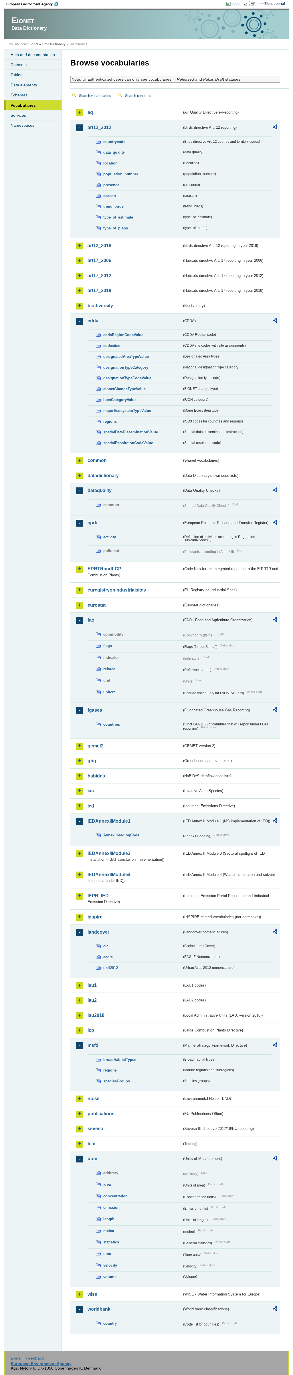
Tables (16, 74)
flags (107, 646)
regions (110, 421)
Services (18, 115)
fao (91, 620)
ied (91, 805)
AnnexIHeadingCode (121, 835)
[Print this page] (246, 4)
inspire (95, 916)
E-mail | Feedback (27, 1358)
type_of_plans (115, 228)
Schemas (19, 95)
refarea (109, 669)
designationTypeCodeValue (127, 378)
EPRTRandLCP (104, 568)
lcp (91, 1030)
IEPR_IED (98, 895)
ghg (92, 760)
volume (109, 1277)
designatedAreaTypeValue (126, 356)
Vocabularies (23, 105)
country (110, 1323)
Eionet (33, 44)
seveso (95, 1128)
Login (235, 3)
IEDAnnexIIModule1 (109, 821)
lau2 (92, 1000)
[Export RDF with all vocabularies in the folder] (275, 127)
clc (105, 946)
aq (90, 112)
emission (111, 1207)
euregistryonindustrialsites (117, 590)
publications (101, 1113)
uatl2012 (110, 968)
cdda (93, 320)
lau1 (92, 985)
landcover (98, 932)
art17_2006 (99, 260)
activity (109, 537)
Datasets (19, 64)
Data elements (24, 85)
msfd (93, 1045)
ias (91, 790)
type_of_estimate (118, 217)
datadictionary (103, 475)
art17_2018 (99, 290)
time (107, 1253)
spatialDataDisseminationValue (130, 432)
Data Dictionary (54, 44)
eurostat (97, 605)
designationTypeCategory (125, 367)
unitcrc (109, 692)
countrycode (114, 142)
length (108, 1219)
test (92, 1143)
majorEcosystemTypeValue (127, 410)
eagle (108, 957)
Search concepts (138, 96)
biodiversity (100, 305)
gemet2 (96, 745)
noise (94, 1098)
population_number (120, 174)
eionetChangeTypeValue (124, 389)
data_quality (114, 152)
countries (111, 724)
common (97, 460)
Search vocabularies (95, 96)
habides (96, 775)
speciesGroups (116, 1081)
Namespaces (22, 125)
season (109, 196)
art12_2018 (99, 245)
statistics (111, 1242)
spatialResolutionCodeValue (128, 443)
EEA (34, 4)
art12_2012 (99, 127)
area (107, 1184)
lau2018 (96, 1015)
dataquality (100, 490)
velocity (110, 1265)
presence (111, 185)
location (110, 163)
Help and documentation (33, 54)
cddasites (111, 346)
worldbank (99, 1309)
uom (92, 1158)
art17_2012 (99, 275)
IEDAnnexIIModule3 (109, 853)
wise (92, 1294)
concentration (115, 1196)
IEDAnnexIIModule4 (109, 874)
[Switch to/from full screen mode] (254, 4)
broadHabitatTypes (119, 1059)
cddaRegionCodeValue (123, 335)
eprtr (93, 522)
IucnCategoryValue (119, 400)
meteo (108, 1231)
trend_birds (113, 206)
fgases (95, 710)
